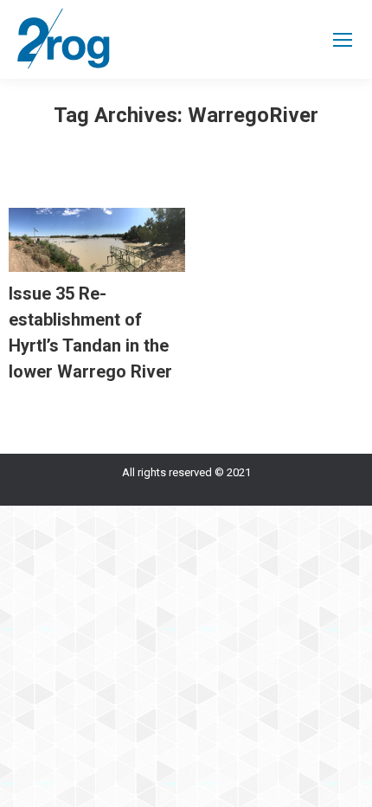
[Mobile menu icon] (342, 40)
